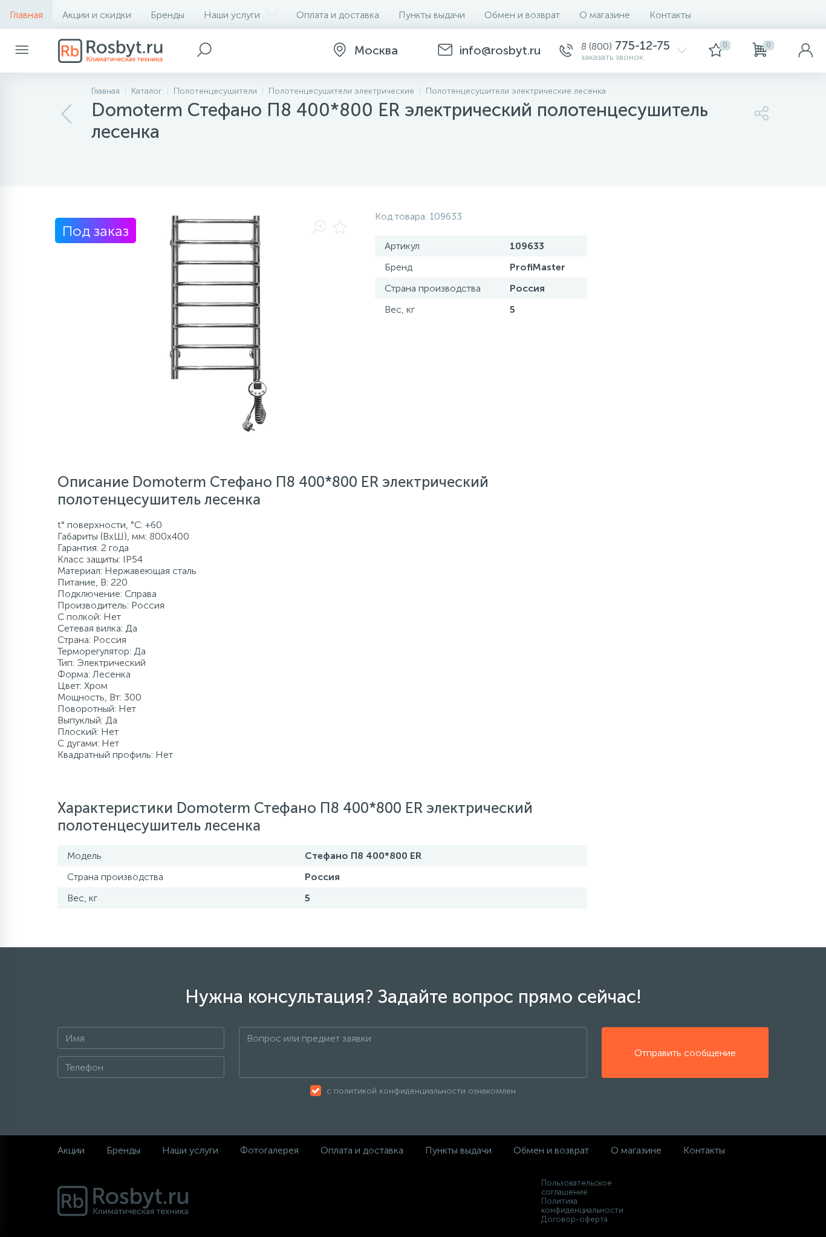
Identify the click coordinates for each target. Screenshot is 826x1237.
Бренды (167, 15)
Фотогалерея (269, 1150)
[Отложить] (340, 228)
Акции (71, 1150)
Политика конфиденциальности (582, 1205)
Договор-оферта (574, 1219)
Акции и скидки (96, 15)
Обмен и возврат (522, 15)
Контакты (670, 15)
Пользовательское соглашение (576, 1187)
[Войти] (805, 51)
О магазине (604, 15)
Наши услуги (232, 15)
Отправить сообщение (685, 1053)
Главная (26, 15)
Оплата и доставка (337, 15)
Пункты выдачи (431, 15)
